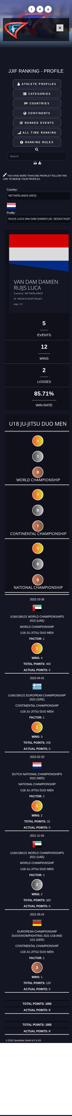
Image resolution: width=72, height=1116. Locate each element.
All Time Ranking (38, 132)
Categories (39, 93)
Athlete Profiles (38, 84)
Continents (39, 113)
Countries (39, 103)
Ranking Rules (39, 142)
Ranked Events (38, 122)
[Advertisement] (36, 1079)
